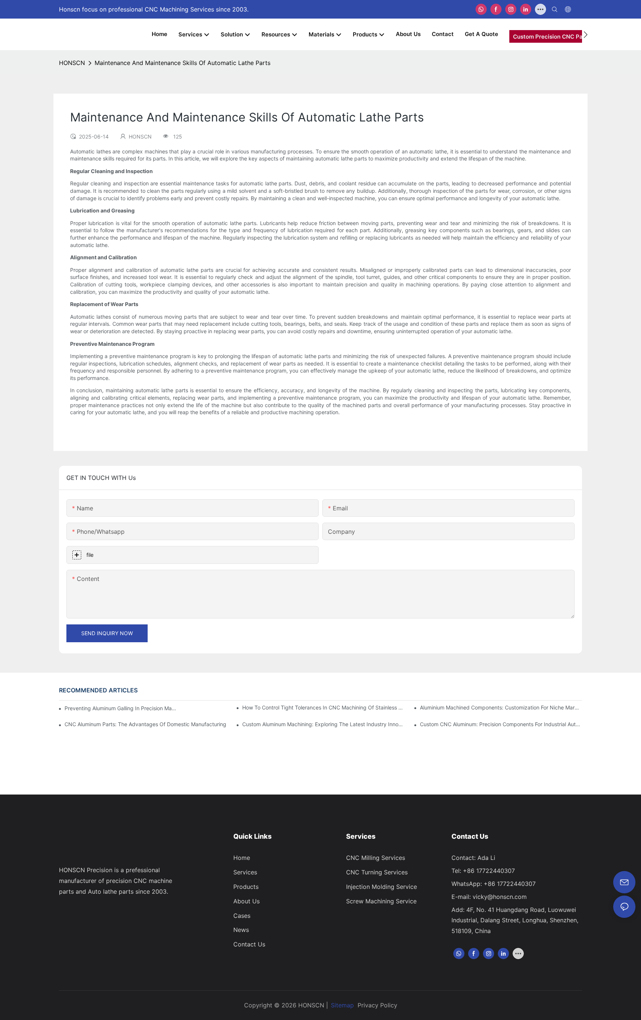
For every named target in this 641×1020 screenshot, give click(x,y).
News (241, 929)
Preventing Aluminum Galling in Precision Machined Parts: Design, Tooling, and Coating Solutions (122, 708)
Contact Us (249, 944)
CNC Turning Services (377, 872)
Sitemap (342, 1005)
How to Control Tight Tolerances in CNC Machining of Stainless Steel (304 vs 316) (323, 707)
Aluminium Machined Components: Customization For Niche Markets (501, 707)
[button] (586, 34)
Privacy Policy (377, 1005)
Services (245, 872)
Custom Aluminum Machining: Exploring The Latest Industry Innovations (323, 724)
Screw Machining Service (381, 901)
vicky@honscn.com (500, 896)
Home (241, 857)
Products (246, 886)
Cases (241, 915)
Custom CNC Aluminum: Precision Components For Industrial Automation (501, 724)
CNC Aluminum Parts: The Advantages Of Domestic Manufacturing (145, 724)
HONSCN (72, 62)
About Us (246, 901)
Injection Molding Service (381, 886)
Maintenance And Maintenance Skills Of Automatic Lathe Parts (182, 62)
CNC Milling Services (375, 857)
